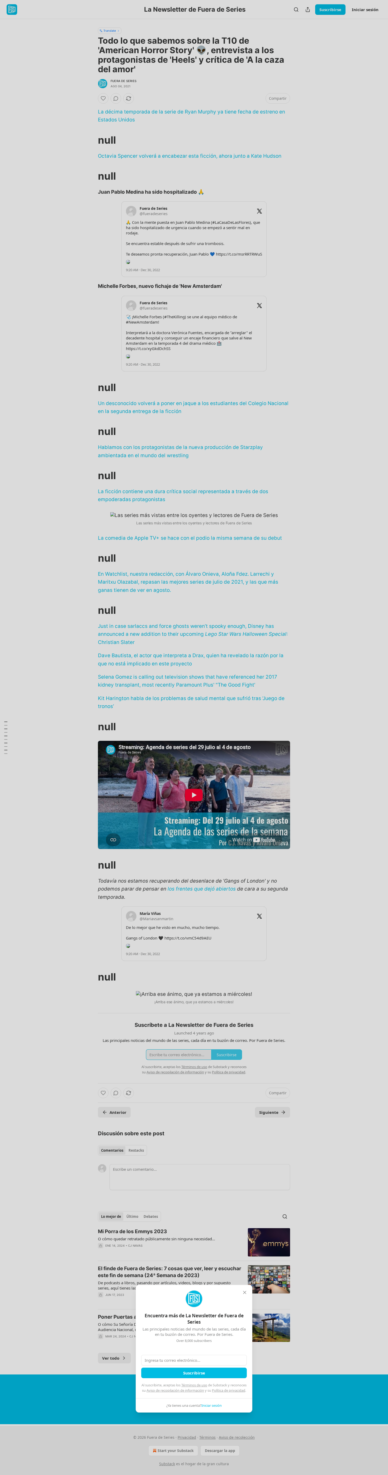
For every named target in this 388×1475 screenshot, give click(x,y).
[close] (244, 1292)
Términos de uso (194, 1385)
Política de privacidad (228, 1390)
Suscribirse (194, 1373)
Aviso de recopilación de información (175, 1390)
